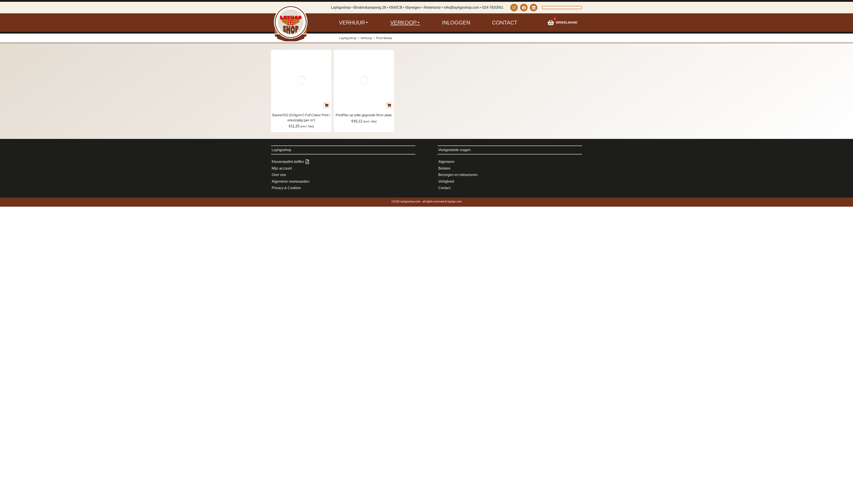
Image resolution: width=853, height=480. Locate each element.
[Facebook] (524, 7)
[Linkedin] (533, 7)
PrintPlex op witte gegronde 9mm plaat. (364, 115)
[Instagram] (514, 7)
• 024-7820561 (491, 7)
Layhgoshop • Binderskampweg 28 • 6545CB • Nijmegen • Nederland (385, 7)
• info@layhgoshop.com (460, 7)
